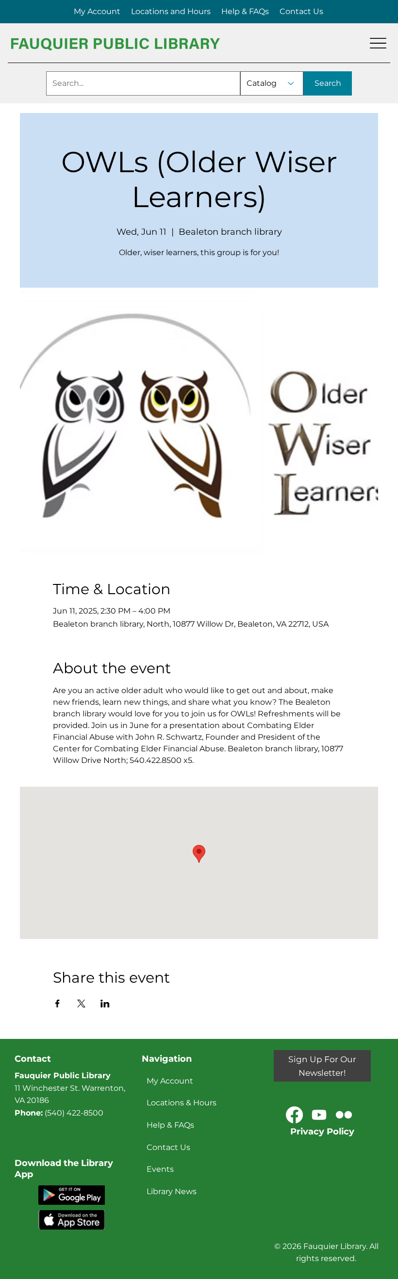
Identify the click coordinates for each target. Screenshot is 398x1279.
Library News (172, 1191)
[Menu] (378, 43)
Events (160, 1169)
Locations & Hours (181, 1102)
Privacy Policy (322, 1131)
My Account (170, 1080)
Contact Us (168, 1147)
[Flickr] (343, 1114)
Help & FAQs (170, 1125)
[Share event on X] (81, 1003)
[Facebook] (294, 1114)
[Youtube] (319, 1114)
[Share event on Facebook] (57, 1003)
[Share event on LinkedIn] (105, 1003)
